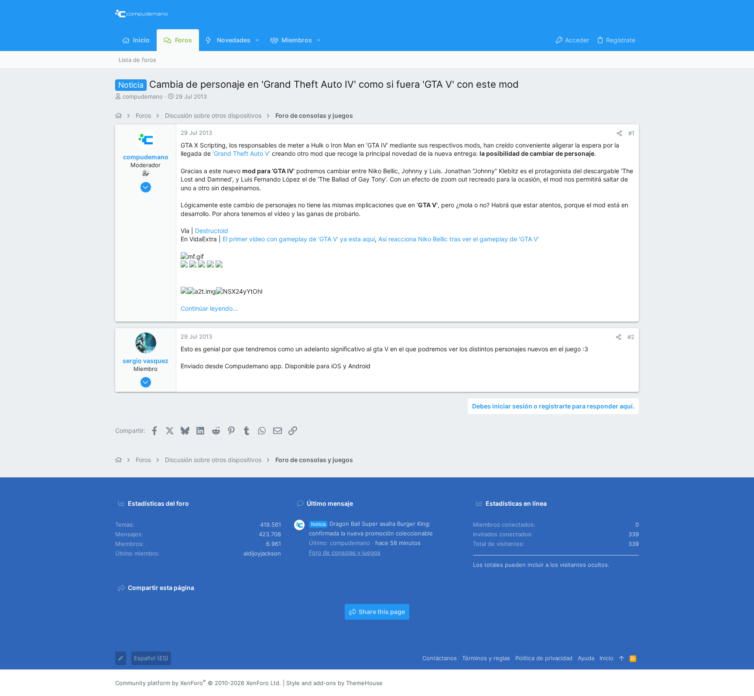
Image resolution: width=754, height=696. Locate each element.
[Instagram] (596, 683)
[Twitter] (622, 683)
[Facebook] (582, 683)
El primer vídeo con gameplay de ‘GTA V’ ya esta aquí (299, 239)
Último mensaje (330, 503)
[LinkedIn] (609, 683)
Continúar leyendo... (209, 308)
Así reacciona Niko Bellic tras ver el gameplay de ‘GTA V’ (458, 239)
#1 (631, 133)
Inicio (606, 658)
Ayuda (586, 658)
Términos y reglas (486, 658)
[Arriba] (621, 658)
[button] (257, 40)
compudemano (143, 96)
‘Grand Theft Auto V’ (241, 153)
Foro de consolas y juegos (344, 552)
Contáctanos (439, 658)
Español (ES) (151, 658)
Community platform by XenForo (198, 682)
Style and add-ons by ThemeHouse (334, 682)
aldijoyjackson (262, 553)
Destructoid (211, 230)
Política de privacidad (543, 658)
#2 (630, 336)
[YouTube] (635, 683)
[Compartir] (619, 133)
